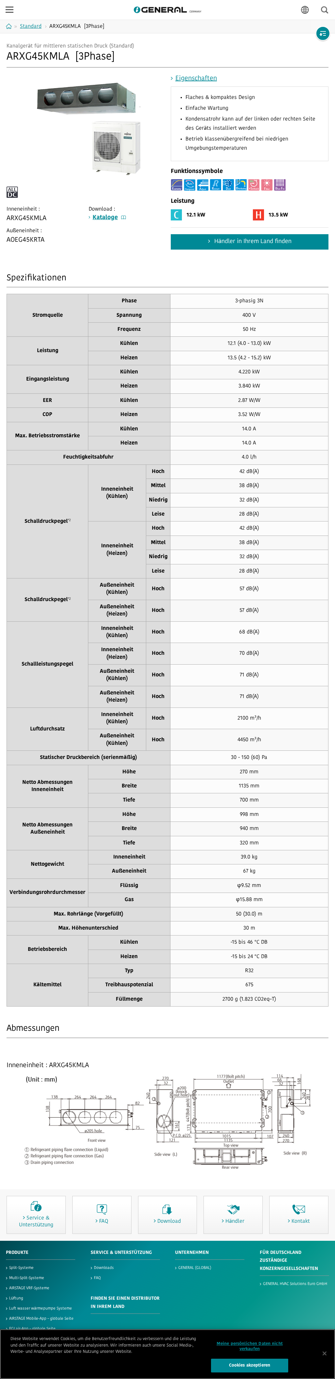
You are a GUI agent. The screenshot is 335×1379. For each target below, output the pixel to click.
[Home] (9, 26)
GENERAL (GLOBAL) (194, 1268)
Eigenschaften (196, 78)
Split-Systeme (21, 1268)
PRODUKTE (17, 1252)
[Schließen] (324, 1353)
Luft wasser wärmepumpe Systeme (40, 1309)
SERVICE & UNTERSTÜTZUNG (121, 1252)
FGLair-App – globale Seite (32, 1329)
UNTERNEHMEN (192, 1252)
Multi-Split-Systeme (26, 1278)
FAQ (97, 1278)
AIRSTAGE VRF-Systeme (29, 1288)
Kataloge (105, 218)
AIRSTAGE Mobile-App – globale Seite (41, 1319)
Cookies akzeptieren (249, 1365)
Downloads (104, 1268)
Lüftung (16, 1298)
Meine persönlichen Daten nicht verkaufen (250, 1346)
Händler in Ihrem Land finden (252, 242)
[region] (167, 1354)
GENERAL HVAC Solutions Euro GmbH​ (295, 1284)
